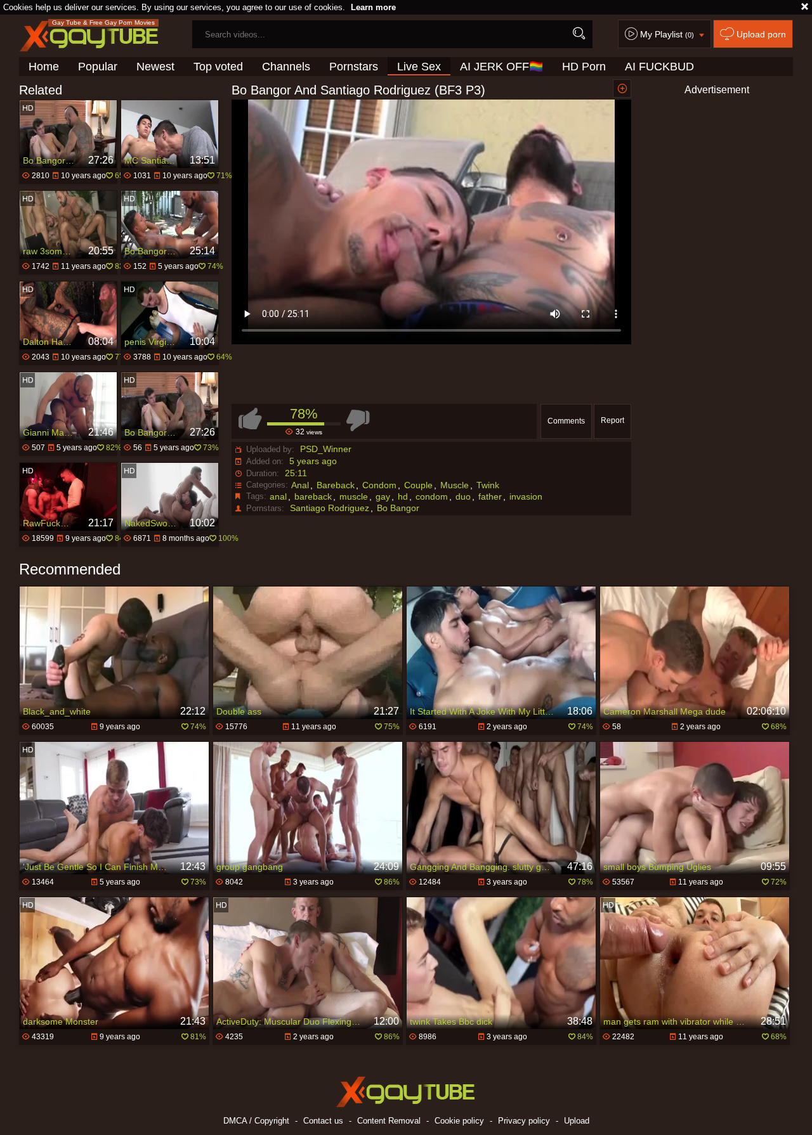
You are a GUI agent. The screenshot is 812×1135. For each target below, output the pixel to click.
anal (278, 496)
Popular (97, 66)
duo (463, 496)
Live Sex (419, 66)
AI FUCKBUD (659, 66)
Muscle (454, 485)
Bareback (336, 485)
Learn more (373, 7)
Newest (155, 66)
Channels (286, 66)
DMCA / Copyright (256, 1121)
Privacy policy (524, 1121)
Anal (300, 485)
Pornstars (353, 66)
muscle (353, 496)
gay (383, 496)
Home (44, 66)
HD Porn (584, 66)
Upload (576, 1121)
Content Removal (389, 1121)
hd (403, 496)
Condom (379, 485)
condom (432, 496)
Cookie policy (459, 1121)
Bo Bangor (398, 508)
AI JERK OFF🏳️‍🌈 (501, 66)
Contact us (323, 1121)
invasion (525, 496)
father (490, 496)
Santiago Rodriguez (329, 508)
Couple (418, 485)
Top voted (218, 66)
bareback (313, 496)
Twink (487, 485)
